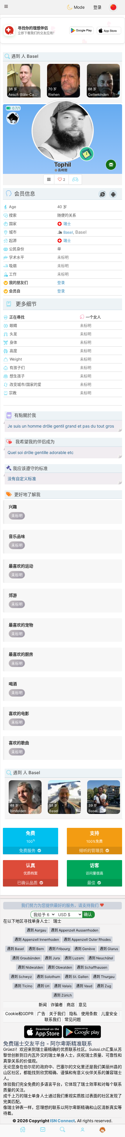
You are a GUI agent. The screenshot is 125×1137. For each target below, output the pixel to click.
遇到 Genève (84, 949)
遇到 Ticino (23, 986)
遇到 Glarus (109, 949)
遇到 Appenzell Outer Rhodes (87, 939)
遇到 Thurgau (104, 976)
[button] (6, 6)
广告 (41, 1013)
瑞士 (67, 223)
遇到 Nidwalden (30, 967)
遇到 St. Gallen (76, 976)
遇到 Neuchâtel (100, 958)
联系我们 (52, 1019)
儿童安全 (109, 1013)
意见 (82, 1004)
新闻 (43, 1004)
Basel (68, 232)
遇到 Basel (15, 949)
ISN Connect (62, 1120)
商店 (71, 1004)
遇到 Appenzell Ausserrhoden (74, 930)
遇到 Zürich (62, 995)
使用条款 (89, 1013)
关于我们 (57, 1013)
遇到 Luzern (74, 958)
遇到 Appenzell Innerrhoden (37, 939)
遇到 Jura (52, 958)
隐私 (73, 1013)
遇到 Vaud (84, 986)
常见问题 (73, 1019)
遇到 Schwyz (21, 976)
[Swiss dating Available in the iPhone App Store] (43, 1028)
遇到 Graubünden (26, 958)
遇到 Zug (104, 986)
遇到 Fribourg (59, 949)
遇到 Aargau (36, 930)
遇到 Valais (63, 986)
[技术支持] (102, 1130)
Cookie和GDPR (19, 1013)
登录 (97, 7)
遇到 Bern (36, 949)
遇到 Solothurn (48, 976)
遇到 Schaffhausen (92, 967)
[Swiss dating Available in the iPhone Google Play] (82, 1028)
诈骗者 (57, 1004)
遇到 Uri (43, 986)
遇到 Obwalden (60, 967)
